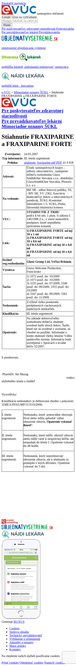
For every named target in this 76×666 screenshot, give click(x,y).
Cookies (14, 628)
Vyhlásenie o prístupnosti (24, 639)
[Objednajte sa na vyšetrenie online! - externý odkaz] (27, 528)
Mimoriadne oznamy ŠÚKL (31, 92)
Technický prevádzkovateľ (25, 635)
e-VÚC (6, 92)
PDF (59, 162)
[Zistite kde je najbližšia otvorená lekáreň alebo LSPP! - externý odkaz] (21, 618)
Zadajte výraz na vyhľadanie (19, 17)
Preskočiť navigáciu (14, 3)
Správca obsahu (19, 631)
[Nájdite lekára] (23, 537)
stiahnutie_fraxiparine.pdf (40, 162)
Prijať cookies (10, 662)
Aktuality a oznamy (21, 642)
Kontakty (15, 649)
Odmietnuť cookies (31, 662)
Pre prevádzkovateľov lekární (32, 121)
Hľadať (7, 25)
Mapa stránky (17, 646)
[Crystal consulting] (10, 522)
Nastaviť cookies (54, 662)
